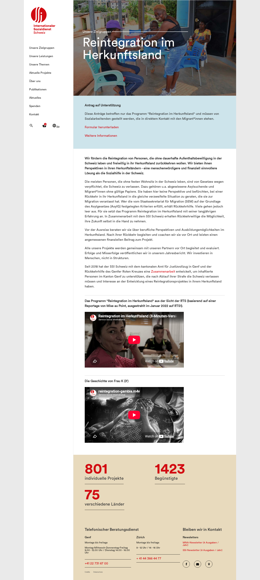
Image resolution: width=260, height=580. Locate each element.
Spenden (34, 106)
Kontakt (34, 114)
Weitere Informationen (101, 135)
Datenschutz (98, 572)
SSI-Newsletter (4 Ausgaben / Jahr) (202, 550)
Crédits (87, 572)
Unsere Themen (39, 64)
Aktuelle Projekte (40, 72)
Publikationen (38, 89)
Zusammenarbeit (163, 271)
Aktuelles (35, 97)
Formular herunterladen (102, 127)
